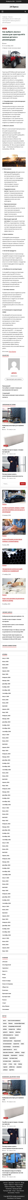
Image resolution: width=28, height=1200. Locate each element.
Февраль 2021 (6, 858)
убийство (12, 1067)
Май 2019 (4, 913)
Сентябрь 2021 (6, 839)
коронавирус (7, 1046)
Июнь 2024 (5, 741)
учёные (5, 1070)
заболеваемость (8, 1035)
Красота (4, 971)
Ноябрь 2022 (5, 798)
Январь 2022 (5, 827)
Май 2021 (4, 852)
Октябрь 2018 (6, 932)
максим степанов (8, 1052)
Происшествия (6, 993)
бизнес (11, 1023)
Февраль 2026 (6, 677)
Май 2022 (4, 817)
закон (16, 1035)
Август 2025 (5, 696)
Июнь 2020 (5, 884)
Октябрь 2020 (6, 871)
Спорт (4, 1003)
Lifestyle (4, 961)
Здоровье (5, 968)
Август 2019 (5, 906)
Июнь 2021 (5, 849)
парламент (14, 1055)
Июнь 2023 (5, 776)
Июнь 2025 (5, 703)
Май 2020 (4, 887)
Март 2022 (5, 820)
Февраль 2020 (6, 893)
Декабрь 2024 (6, 722)
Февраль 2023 (6, 788)
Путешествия (6, 996)
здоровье (12, 1038)
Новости (11, 1184)
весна (5, 1026)
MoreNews (10, 1198)
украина (19, 1067)
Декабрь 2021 (6, 830)
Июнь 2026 (5, 664)
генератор (12, 1029)
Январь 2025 (5, 718)
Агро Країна (12, 351)
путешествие (13, 1058)
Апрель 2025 (5, 709)
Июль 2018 (5, 941)
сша (15, 1064)
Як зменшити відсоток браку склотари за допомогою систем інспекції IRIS (12, 1173)
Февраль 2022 (6, 823)
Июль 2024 (5, 738)
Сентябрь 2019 (6, 903)
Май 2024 (4, 744)
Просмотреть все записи (14, 379)
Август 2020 (5, 878)
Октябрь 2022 (6, 801)
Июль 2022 (5, 811)
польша (5, 1058)
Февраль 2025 (6, 715)
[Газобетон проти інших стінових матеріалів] (14, 440)
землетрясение (7, 1041)
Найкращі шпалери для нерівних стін (13, 616)
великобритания (19, 1023)
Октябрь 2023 (6, 766)
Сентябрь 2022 (6, 804)
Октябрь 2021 (6, 836)
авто (4, 1020)
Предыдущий (12, 388)
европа (11, 1032)
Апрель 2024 (5, 747)
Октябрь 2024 (6, 728)
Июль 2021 (5, 846)
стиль (10, 1064)
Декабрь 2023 (6, 760)
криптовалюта (7, 1049)
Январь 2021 (5, 862)
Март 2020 (5, 890)
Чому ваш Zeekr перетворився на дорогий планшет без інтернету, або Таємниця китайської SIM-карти (13, 637)
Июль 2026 (5, 661)
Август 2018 (5, 938)
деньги (5, 1032)
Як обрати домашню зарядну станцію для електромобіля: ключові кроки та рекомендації (13, 509)
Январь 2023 (5, 792)
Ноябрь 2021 (5, 833)
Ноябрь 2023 (5, 763)
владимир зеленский (14, 1026)
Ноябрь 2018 (5, 928)
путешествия (7, 1061)
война (5, 1029)
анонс (5, 1023)
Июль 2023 (5, 773)
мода (22, 1052)
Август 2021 (5, 842)
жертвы (17, 1032)
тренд (20, 1064)
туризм (5, 1067)
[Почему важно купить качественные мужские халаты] (14, 464)
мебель (17, 1052)
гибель (19, 1029)
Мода (4, 974)
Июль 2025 (5, 699)
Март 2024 (5, 750)
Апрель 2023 (5, 782)
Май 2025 (4, 706)
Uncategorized (6, 965)
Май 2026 (4, 668)
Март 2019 (5, 919)
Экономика (5, 1009)
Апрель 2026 (5, 671)
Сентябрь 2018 (6, 935)
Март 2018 (5, 951)
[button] (2, 11)
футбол (11, 1070)
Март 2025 (5, 712)
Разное (4, 28)
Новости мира (6, 980)
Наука (4, 977)
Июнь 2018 (5, 944)
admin (5, 43)
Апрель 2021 (5, 855)
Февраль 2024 (6, 753)
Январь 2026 (5, 680)
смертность (16, 1061)
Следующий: (13, 395)
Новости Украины (7, 984)
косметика (16, 1046)
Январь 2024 (5, 757)
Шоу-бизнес (5, 1006)
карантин (16, 1043)
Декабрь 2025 (6, 683)
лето (15, 1049)
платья (21, 1055)
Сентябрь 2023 (6, 769)
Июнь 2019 (5, 909)
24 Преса (14, 6)
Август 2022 (5, 808)
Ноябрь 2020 (5, 868)
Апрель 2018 (5, 948)
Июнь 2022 (5, 814)
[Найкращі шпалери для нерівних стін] (14, 415)
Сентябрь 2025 (6, 693)
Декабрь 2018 (6, 925)
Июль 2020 (5, 881)
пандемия (6, 1055)
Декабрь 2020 (6, 865)
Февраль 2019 (6, 922)
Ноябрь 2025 (5, 687)
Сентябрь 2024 (6, 731)
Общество (5, 987)
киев (22, 1043)
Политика (5, 990)
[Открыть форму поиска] (25, 11)
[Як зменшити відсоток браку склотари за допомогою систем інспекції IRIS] (14, 1161)
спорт (5, 1064)
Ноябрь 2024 (5, 725)
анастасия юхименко (14, 1020)
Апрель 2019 (5, 916)
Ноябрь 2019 (5, 900)
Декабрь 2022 (6, 795)
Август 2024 (5, 734)
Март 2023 (5, 785)
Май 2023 (4, 779)
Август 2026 (5, 658)
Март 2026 (5, 674)
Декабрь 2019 (6, 897)
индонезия (17, 1041)
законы (5, 1038)
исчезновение (7, 1043)
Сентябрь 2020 (6, 874)
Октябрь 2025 (6, 690)
